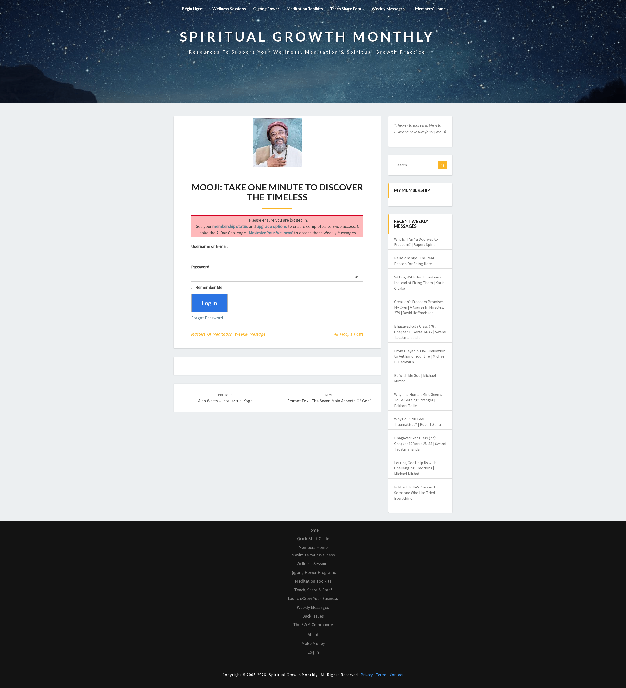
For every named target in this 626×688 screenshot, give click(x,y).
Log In (313, 652)
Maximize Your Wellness (313, 555)
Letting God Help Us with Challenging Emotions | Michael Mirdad (415, 468)
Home (313, 530)
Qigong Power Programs (313, 572)
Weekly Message (250, 334)
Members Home (313, 547)
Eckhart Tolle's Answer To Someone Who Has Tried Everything (416, 493)
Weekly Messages (388, 8)
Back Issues (313, 616)
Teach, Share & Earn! (313, 590)
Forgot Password (207, 318)
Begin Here (192, 8)
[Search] (442, 165)
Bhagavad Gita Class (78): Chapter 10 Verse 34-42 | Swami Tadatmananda (420, 332)
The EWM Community (313, 624)
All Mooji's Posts (348, 334)
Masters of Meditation (211, 334)
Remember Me (208, 287)
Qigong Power (266, 8)
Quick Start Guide (313, 538)
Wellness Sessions (229, 8)
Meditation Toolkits (305, 8)
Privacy (367, 674)
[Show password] (355, 276)
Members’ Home (430, 8)
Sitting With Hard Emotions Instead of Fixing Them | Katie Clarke (419, 283)
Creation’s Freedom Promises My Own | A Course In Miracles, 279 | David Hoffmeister (419, 307)
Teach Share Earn (346, 8)
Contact (396, 674)
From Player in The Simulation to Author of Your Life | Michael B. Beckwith (420, 356)
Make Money (313, 643)
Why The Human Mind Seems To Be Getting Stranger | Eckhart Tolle (418, 400)
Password (200, 267)
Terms (381, 674)
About (313, 634)
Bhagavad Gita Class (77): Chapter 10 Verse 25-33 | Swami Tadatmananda (420, 443)
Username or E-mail (209, 246)
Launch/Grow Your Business (313, 598)
